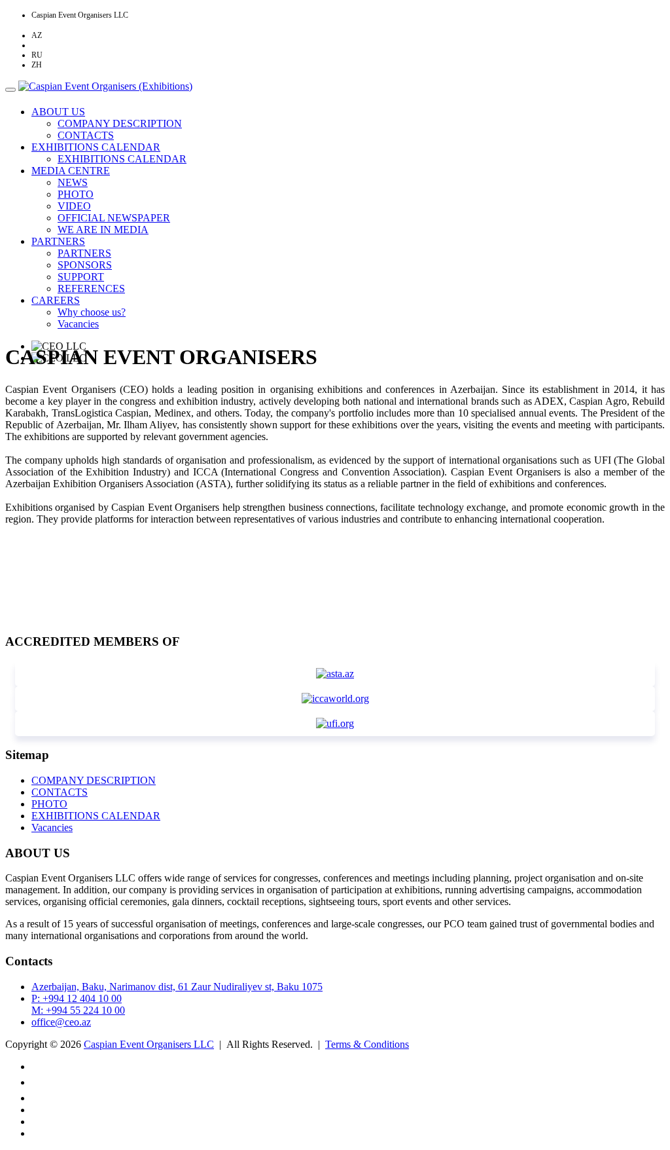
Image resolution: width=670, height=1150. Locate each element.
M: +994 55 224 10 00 (78, 1010)
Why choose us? (92, 312)
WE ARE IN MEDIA (103, 229)
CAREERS (55, 300)
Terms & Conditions (367, 1044)
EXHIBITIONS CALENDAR (95, 147)
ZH (36, 64)
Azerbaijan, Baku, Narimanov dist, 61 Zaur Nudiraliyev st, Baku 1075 (177, 986)
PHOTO (76, 194)
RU (37, 55)
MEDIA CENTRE (70, 170)
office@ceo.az (61, 1022)
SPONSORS (85, 264)
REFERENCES (91, 288)
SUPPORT (81, 276)
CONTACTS (86, 135)
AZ (36, 35)
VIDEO (74, 206)
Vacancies (78, 323)
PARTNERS (58, 241)
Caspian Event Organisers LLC (149, 1044)
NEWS (73, 182)
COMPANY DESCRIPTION (120, 123)
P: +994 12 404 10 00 (76, 998)
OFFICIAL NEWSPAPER (114, 217)
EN (36, 45)
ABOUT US (58, 111)
